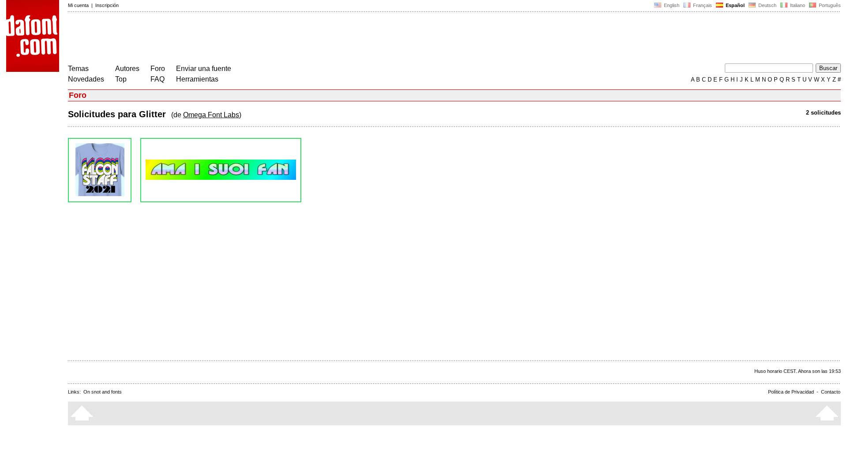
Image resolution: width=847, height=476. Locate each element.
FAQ (157, 79)
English (671, 5)
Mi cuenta (78, 5)
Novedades (86, 79)
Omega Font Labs (211, 115)
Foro (157, 68)
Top (121, 79)
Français (701, 5)
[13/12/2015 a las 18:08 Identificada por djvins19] (220, 170)
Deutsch (767, 5)
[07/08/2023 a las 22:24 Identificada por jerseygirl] (100, 170)
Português (828, 5)
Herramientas (197, 79)
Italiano (796, 5)
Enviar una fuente (203, 68)
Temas (78, 68)
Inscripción (107, 5)
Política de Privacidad (791, 391)
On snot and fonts (102, 391)
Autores (127, 68)
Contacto (830, 391)
